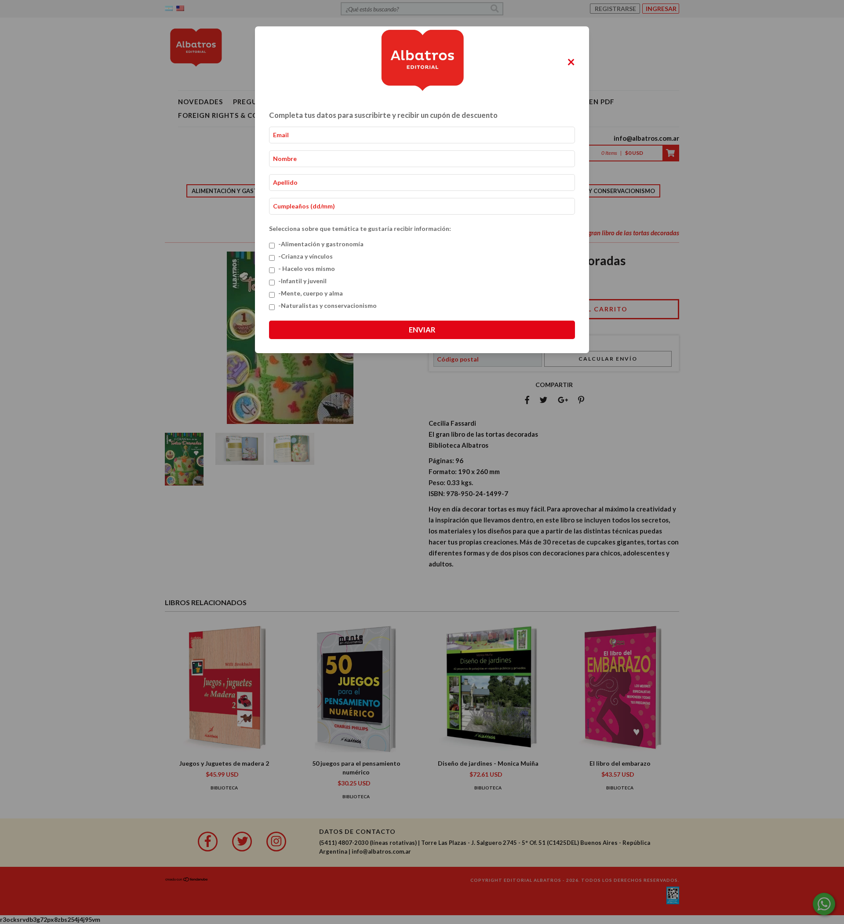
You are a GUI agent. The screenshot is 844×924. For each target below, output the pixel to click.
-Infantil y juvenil (302, 281)
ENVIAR (422, 329)
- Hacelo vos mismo (306, 268)
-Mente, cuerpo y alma (310, 293)
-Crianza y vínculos (305, 256)
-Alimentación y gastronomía (321, 244)
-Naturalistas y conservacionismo (327, 305)
